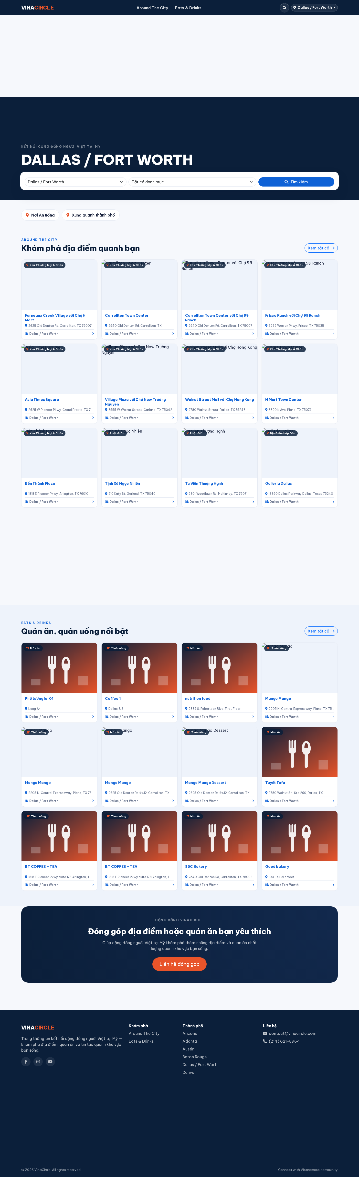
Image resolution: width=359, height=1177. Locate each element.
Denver (189, 1072)
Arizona (189, 1033)
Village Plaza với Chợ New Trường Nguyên (135, 401)
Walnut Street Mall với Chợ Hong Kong (219, 399)
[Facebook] (26, 1061)
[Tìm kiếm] (284, 7)
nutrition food (198, 698)
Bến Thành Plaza (40, 483)
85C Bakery (196, 866)
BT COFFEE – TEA (41, 866)
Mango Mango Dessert (205, 782)
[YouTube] (50, 1061)
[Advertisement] (179, 56)
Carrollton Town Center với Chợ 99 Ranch (217, 317)
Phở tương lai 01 (39, 698)
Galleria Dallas (278, 483)
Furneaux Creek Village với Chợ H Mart (55, 317)
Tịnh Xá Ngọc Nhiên (122, 483)
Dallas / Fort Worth (315, 7)
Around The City (152, 7)
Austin (188, 1049)
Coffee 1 (113, 698)
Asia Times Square (42, 399)
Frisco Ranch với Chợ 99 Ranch (292, 315)
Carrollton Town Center (127, 315)
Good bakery (277, 866)
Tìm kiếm (299, 181)
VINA (37, 7)
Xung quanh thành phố (93, 215)
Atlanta (189, 1041)
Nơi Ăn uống (43, 215)
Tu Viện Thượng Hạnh (204, 483)
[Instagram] (38, 1061)
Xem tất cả (319, 248)
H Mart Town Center (283, 399)
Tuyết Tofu (275, 782)
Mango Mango (278, 698)
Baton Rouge (194, 1056)
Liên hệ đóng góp (179, 964)
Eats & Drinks (188, 7)
